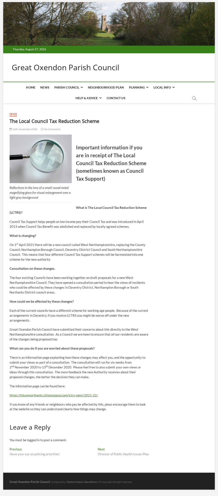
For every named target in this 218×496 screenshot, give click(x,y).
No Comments (52, 129)
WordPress (90, 481)
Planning (137, 87)
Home (30, 87)
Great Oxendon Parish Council (65, 67)
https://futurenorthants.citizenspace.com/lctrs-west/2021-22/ (54, 395)
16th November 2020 (24, 129)
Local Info (162, 87)
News (44, 87)
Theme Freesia (74, 481)
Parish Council (66, 87)
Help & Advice (87, 98)
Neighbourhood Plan (106, 87)
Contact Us (116, 98)
